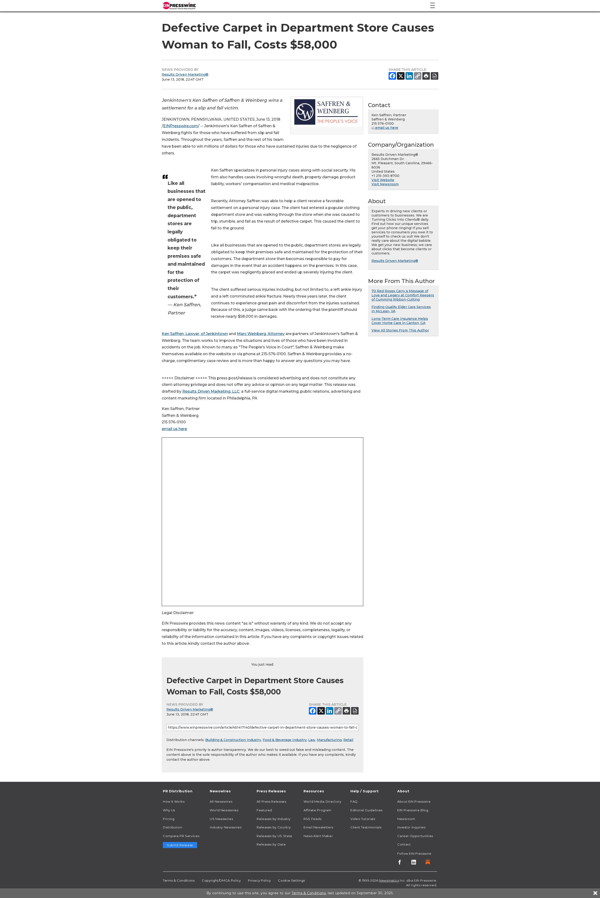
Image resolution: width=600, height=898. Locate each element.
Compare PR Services (181, 836)
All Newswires (221, 801)
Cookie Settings (291, 880)
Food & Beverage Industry (285, 740)
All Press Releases (271, 801)
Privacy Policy (259, 880)
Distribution (172, 827)
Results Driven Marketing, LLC (211, 391)
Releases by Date (271, 844)
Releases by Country (274, 827)
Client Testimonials (365, 827)
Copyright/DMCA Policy (221, 880)
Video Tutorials (362, 819)
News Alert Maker (318, 836)
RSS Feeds (313, 819)
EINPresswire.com (180, 126)
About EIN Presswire (414, 801)
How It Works (174, 801)
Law (311, 740)
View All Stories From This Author (400, 330)
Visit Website (382, 180)
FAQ (354, 801)
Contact (404, 844)
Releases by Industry (274, 819)
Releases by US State (274, 836)
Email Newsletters (318, 827)
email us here (174, 429)
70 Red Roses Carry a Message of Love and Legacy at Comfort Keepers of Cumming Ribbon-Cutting (402, 295)
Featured (264, 810)
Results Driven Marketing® (185, 74)
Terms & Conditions (179, 880)
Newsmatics (389, 880)
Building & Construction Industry (233, 740)
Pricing (168, 819)
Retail (348, 740)
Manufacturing (329, 740)
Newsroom (406, 819)
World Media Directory (322, 801)
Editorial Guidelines (366, 810)
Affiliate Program (317, 810)
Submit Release (180, 845)
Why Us (169, 810)
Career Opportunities (415, 836)
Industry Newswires (226, 827)
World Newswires (224, 810)
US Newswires (221, 819)
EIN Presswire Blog (412, 810)
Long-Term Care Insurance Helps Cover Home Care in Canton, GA (399, 321)
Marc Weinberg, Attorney (261, 334)
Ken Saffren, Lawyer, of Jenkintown (195, 334)
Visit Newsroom (385, 184)
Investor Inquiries (411, 827)
